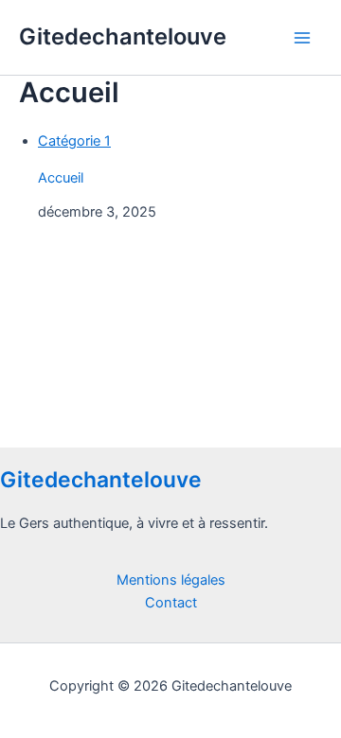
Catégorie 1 (74, 140)
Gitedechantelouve (122, 36)
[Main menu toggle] (302, 38)
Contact (171, 602)
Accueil (60, 177)
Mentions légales (171, 580)
